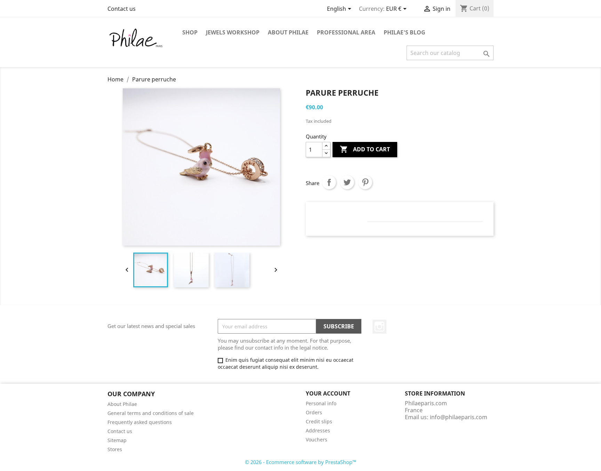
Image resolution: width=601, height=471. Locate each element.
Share (329, 182)
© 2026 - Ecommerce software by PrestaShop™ (300, 461)
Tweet (347, 182)
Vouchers (316, 439)
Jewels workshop (232, 32)
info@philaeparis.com (458, 417)
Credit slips (319, 421)
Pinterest (365, 182)
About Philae (288, 32)
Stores (114, 449)
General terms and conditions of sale (150, 413)
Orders (314, 412)
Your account (328, 393)
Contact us (121, 9)
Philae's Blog (404, 32)
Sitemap (117, 440)
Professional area (346, 32)
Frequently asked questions (139, 422)
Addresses (318, 430)
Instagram (379, 327)
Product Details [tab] (341, 214)
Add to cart (365, 149)
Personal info (321, 403)
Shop (190, 32)
